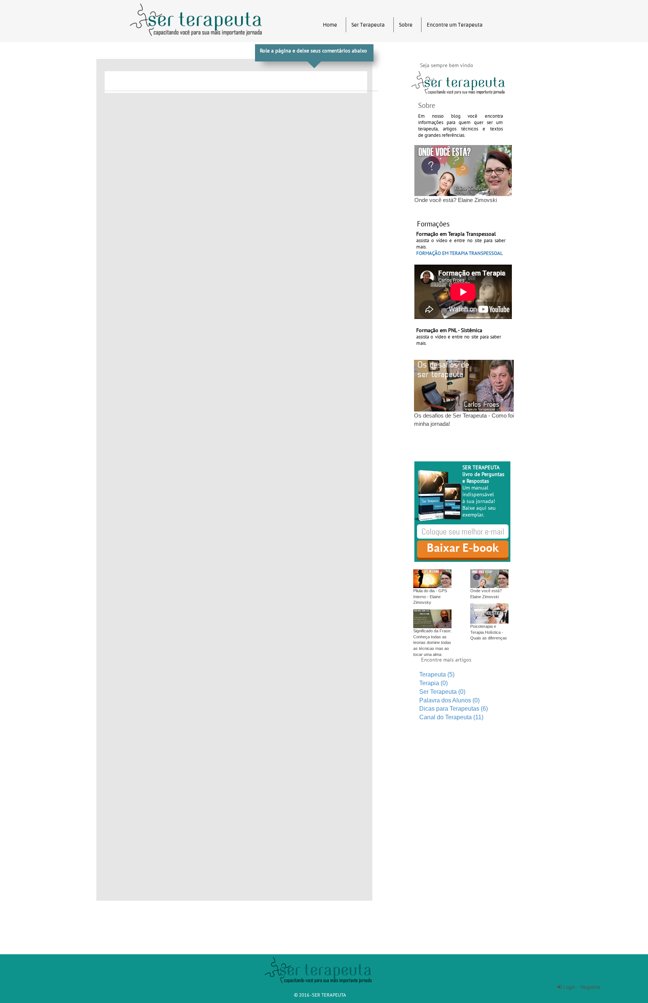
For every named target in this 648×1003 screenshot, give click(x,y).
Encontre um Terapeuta (455, 25)
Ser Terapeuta (368, 25)
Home (330, 25)
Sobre (405, 25)
